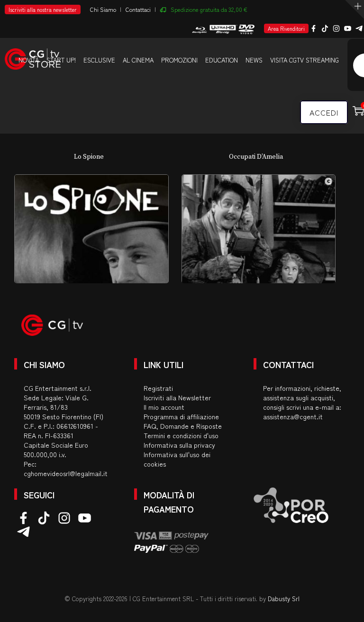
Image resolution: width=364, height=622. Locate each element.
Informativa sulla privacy (179, 445)
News (254, 59)
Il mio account (164, 407)
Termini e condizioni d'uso (181, 435)
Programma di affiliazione (181, 416)
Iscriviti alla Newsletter (177, 397)
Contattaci (138, 9)
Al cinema (138, 59)
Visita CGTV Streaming (304, 59)
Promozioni (179, 59)
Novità (28, 59)
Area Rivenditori (286, 28)
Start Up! (61, 59)
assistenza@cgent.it (293, 416)
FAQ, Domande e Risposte (183, 426)
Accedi (323, 112)
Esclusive (99, 59)
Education (221, 59)
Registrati (158, 388)
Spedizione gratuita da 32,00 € (209, 9)
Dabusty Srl (284, 598)
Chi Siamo (103, 9)
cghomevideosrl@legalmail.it (66, 473)
